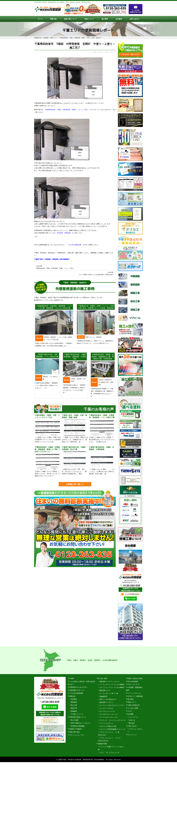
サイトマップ (132, 735)
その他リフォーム (77, 714)
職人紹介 (132, 723)
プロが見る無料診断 (76, 693)
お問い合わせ (134, 19)
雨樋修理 (74, 711)
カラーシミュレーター (77, 735)
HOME (71, 678)
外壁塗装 (74, 699)
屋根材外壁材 (102, 744)
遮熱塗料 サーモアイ (107, 702)
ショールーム (133, 717)
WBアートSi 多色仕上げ (108, 699)
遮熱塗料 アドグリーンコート (110, 681)
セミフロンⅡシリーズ (107, 711)
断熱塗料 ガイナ (105, 690)
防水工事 (74, 705)
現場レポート (132, 702)
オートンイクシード (134, 693)
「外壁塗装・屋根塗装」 (63, 233)
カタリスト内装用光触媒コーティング (112, 729)
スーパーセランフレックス (109, 717)
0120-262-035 (131, 585)
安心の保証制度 (132, 681)
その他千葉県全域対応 (110, 660)
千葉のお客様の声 (133, 705)
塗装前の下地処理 (75, 729)
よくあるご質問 (132, 708)
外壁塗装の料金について (77, 717)
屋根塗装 (74, 702)
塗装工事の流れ (74, 732)
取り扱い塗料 (102, 678)
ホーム (40, 19)
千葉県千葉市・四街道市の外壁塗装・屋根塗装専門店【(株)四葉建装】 (81, 759)
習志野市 (97, 660)
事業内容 (53, 19)
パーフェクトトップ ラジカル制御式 (112, 684)
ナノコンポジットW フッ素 (109, 693)
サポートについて (133, 684)
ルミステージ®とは (106, 708)
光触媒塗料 (103, 696)
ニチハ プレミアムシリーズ (109, 752)
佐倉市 (90, 660)
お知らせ (132, 720)
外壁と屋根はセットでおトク (81, 723)
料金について (89, 19)
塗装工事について (70, 19)
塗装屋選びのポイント (77, 690)
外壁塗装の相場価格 (78, 726)
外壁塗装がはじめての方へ (78, 687)
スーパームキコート (106, 723)
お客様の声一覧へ (74, 484)
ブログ (129, 711)
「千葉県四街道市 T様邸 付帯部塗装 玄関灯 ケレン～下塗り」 (66, 109)
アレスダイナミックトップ (109, 714)
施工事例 (105, 19)
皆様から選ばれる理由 (135, 678)
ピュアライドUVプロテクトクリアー (112, 705)
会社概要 (119, 19)
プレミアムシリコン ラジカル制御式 (112, 687)
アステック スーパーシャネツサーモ (112, 720)
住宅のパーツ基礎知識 (135, 696)
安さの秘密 (74, 720)
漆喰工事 (74, 708)
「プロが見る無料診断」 (74, 245)
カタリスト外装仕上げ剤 (108, 726)
